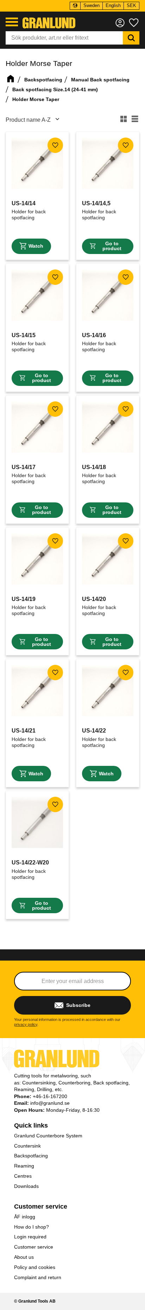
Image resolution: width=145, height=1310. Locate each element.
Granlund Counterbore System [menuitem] (48, 1135)
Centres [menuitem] (23, 1176)
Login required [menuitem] (30, 1236)
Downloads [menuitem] (26, 1186)
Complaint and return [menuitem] (37, 1277)
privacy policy (25, 1024)
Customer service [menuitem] (40, 1206)
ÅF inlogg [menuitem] (24, 1216)
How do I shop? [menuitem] (31, 1227)
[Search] (131, 38)
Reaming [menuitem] (24, 1166)
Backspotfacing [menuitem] (31, 1155)
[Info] (31, 246)
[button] (12, 22)
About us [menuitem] (24, 1257)
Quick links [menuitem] (31, 1125)
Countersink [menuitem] (27, 1146)
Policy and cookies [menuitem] (34, 1267)
